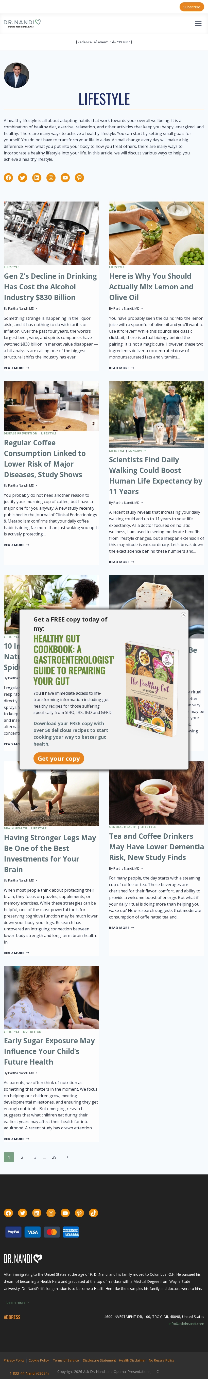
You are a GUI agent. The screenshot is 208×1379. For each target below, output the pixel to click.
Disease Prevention (20, 433)
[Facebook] (8, 177)
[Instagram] (51, 177)
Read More (16, 368)
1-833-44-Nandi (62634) (29, 1373)
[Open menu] (198, 23)
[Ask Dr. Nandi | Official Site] (22, 23)
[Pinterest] (79, 177)
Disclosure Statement (99, 1360)
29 (54, 1157)
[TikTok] (93, 1213)
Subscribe (191, 6)
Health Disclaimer (132, 1360)
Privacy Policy (14, 1360)
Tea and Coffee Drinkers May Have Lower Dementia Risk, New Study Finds (156, 846)
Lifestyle (11, 267)
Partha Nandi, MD (21, 308)
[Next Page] (67, 1157)
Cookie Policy (39, 1360)
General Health (123, 827)
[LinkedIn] (36, 177)
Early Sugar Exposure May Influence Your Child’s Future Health (49, 1051)
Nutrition (32, 1031)
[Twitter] (22, 177)
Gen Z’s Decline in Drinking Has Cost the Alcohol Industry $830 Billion (50, 286)
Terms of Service (66, 1360)
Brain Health (15, 828)
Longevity (137, 450)
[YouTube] (65, 177)
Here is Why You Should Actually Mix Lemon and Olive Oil (151, 286)
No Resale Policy (161, 1360)
